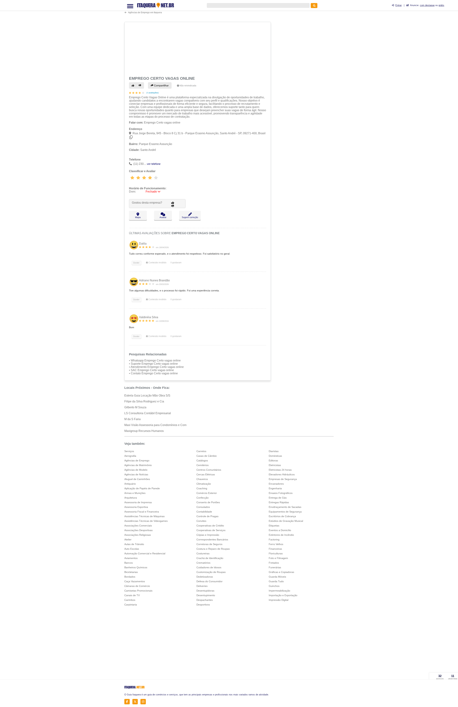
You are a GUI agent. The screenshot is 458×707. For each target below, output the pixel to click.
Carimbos (129, 599)
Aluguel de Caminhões (137, 479)
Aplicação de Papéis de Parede (142, 488)
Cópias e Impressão (207, 534)
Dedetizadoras (204, 576)
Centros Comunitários (208, 469)
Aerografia (130, 455)
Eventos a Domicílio (280, 530)
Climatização (203, 483)
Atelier (127, 539)
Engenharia (275, 488)
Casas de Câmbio (206, 455)
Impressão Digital (278, 599)
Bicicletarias (131, 572)
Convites (201, 520)
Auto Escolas (131, 548)
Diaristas (274, 451)
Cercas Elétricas (205, 474)
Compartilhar (161, 85)
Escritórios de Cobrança (282, 516)
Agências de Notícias (136, 474)
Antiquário (130, 483)
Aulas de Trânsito (134, 544)
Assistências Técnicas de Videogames (146, 520)
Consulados (203, 507)
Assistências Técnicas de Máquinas (144, 516)
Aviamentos (131, 558)
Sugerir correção (190, 217)
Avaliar (163, 217)
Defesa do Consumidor (209, 581)
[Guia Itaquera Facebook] (128, 701)
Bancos (128, 562)
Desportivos (203, 604)
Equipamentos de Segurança (285, 511)
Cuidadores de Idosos (208, 567)
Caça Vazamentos (134, 581)
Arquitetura (130, 497)
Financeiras (275, 548)
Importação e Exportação (283, 595)
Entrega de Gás (278, 497)
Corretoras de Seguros (209, 544)
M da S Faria (132, 419)
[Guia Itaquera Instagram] (144, 701)
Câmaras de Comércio (137, 586)
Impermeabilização (279, 590)
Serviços (129, 451)
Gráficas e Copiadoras (281, 572)
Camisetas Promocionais (138, 590)
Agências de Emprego (136, 460)
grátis (441, 5)
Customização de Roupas (211, 572)
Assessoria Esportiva (136, 507)
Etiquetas (274, 525)
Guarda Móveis (277, 576)
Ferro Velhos (276, 544)
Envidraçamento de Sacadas (285, 507)
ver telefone (153, 163)
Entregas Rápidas (279, 502)
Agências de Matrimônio (138, 465)
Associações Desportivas (138, 530)
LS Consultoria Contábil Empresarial (147, 413)
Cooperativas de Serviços (210, 530)
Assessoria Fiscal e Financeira (141, 511)
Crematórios (203, 562)
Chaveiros (202, 479)
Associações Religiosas (137, 534)
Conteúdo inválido (157, 262)
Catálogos (202, 460)
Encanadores (276, 483)
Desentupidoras (205, 590)
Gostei (136, 263)
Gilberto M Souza (135, 407)
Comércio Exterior (206, 493)
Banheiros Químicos (135, 567)
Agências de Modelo (135, 469)
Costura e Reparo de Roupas (213, 548)
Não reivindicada (188, 85)
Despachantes (204, 599)
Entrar (398, 5)
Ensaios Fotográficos (281, 493)
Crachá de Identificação (209, 558)
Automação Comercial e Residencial (144, 553)
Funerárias (275, 567)
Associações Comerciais (138, 525)
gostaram (175, 262)
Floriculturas (276, 553)
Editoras (273, 460)
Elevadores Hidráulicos (282, 474)
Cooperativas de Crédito (210, 525)
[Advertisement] (198, 48)
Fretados (274, 562)
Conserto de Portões (208, 502)
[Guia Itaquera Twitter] (136, 701)
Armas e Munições (134, 493)
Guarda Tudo (276, 581)
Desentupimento (205, 595)
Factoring (274, 539)
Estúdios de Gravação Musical (286, 520)
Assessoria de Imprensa (138, 502)
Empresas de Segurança (283, 479)
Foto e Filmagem (278, 558)
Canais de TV (132, 595)
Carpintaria (130, 604)
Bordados (129, 576)
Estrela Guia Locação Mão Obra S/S (147, 395)
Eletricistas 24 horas (280, 469)
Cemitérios (202, 465)
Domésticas (275, 455)
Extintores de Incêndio (281, 534)
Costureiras (202, 553)
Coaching (201, 488)
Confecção (202, 497)
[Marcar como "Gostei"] (133, 85)
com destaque (427, 5)
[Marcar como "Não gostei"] (140, 85)
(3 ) (152, 93)
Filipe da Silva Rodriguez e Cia (144, 401)
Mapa (138, 217)
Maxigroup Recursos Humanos (144, 430)
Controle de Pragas (207, 516)
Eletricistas (275, 465)
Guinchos (274, 586)
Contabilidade (204, 511)
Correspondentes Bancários (212, 539)
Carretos (201, 451)
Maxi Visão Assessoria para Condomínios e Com (155, 425)
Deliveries (202, 586)
